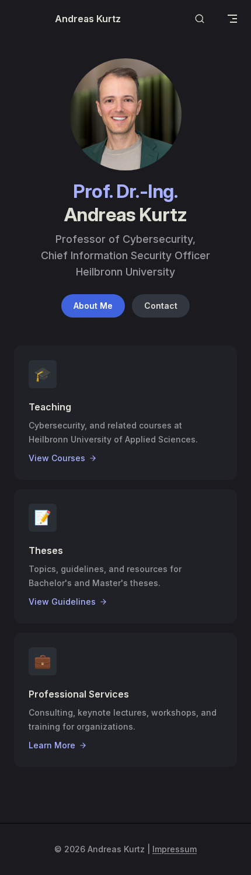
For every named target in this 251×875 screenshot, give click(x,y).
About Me (93, 306)
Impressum (174, 849)
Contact (160, 306)
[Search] (200, 19)
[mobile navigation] (232, 18)
